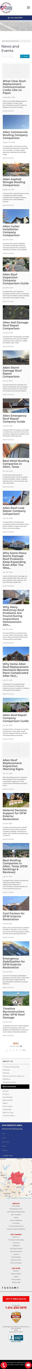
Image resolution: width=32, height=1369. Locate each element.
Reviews (5, 1091)
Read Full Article (8, 111)
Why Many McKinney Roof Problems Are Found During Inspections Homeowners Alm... (13, 616)
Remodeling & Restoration (16, 1212)
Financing (6, 1070)
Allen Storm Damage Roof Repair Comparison (12, 372)
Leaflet (8, 1198)
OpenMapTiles (15, 1198)
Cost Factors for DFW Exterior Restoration (14, 916)
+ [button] (29, 1192)
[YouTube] (15, 1288)
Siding (16, 1217)
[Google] (7, 1288)
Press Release (7, 1097)
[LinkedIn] (12, 1288)
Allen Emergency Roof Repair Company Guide (15, 418)
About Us (8, 1061)
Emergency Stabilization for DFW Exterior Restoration (14, 963)
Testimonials (7, 1109)
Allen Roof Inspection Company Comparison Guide (16, 279)
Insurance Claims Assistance (16, 1229)
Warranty (6, 1073)
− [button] (29, 1195)
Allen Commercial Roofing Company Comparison (15, 135)
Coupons (6, 1094)
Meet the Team (8, 1112)
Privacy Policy (9, 1364)
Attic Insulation (16, 1214)
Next (24, 1050)
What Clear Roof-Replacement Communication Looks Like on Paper (15, 87)
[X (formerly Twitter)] (10, 1288)
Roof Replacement (16, 1209)
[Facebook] (3, 1288)
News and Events (9, 1086)
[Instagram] (17, 1288)
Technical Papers (9, 1115)
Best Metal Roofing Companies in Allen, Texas (16, 463)
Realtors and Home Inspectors (13, 1076)
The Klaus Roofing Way (11, 1067)
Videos (5, 1103)
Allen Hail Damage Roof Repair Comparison (15, 325)
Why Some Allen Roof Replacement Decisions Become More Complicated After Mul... (16, 670)
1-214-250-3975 (16, 18)
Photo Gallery (8, 1106)
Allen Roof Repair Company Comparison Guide (16, 718)
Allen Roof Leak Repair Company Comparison (14, 511)
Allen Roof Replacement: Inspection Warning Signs (13, 765)
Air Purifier (16, 1223)
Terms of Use (19, 1364)
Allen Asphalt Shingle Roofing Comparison (14, 182)
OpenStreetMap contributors (25, 1198)
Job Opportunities (9, 1082)
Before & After (8, 1100)
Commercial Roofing (16, 1226)
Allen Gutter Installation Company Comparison (11, 231)
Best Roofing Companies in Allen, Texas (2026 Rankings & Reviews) (15, 866)
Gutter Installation (16, 1220)
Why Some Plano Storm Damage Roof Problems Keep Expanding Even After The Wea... (15, 560)
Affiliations (6, 1079)
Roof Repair (16, 1206)
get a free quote (16, 1299)
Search (26, 56)
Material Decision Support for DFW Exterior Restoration (15, 815)
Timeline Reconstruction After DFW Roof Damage (14, 1013)
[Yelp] (5, 1288)
